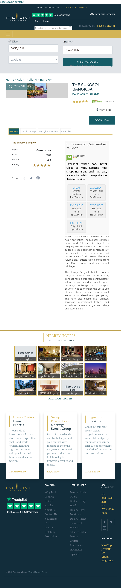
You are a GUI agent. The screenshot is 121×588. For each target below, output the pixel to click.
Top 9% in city (76, 226)
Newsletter (51, 518)
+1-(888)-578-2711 (107, 498)
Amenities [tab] (66, 131)
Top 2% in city (76, 210)
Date (12, 40)
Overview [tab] (13, 131)
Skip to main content (11, 1)
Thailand (31, 79)
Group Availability (104, 65)
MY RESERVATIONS (105, 14)
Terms (31, 572)
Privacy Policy (41, 572)
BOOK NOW (102, 120)
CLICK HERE (91, 472)
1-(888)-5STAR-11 (106, 26)
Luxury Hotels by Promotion (51, 532)
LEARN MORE (16, 472)
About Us (50, 510)
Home (10, 79)
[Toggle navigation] (8, 34)
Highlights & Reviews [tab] (48, 131)
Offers (73, 496)
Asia (19, 79)
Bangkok (46, 79)
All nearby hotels (61, 398)
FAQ (47, 523)
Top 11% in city (76, 192)
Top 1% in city (96, 192)
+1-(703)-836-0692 (107, 509)
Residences (76, 545)
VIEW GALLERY (22, 86)
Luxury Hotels (78, 492)
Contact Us (51, 514)
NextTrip (106, 545)
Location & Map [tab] (28, 131)
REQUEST (52, 472)
